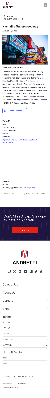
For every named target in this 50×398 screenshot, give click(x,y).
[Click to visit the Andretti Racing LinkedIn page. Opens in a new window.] (31, 271)
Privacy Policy (22, 383)
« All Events (7, 15)
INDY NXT (6, 328)
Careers (8, 300)
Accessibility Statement (11, 387)
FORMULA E (7, 334)
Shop (6, 308)
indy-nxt (5, 133)
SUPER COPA (8, 339)
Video (5, 358)
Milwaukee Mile (9, 194)
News (5, 363)
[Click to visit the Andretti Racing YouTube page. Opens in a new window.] (25, 271)
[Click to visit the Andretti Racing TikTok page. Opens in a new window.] (36, 271)
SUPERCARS (7, 345)
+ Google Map (29, 187)
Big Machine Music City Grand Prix (34, 194)
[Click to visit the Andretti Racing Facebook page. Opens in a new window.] (20, 271)
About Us (9, 292)
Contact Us (10, 284)
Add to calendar (15, 110)
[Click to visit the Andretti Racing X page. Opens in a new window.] (14, 271)
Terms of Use (7, 383)
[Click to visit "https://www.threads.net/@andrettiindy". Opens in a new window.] (41, 271)
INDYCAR (6, 322)
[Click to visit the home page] (8, 5)
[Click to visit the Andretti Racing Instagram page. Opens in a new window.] (9, 271)
